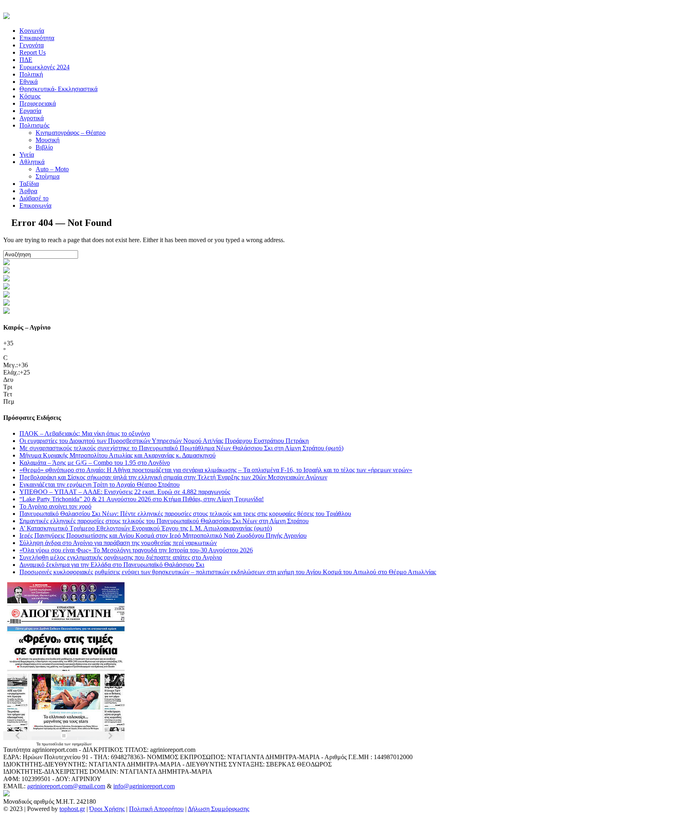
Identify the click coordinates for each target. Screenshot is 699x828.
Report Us (32, 52)
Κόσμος (29, 96)
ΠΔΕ (25, 59)
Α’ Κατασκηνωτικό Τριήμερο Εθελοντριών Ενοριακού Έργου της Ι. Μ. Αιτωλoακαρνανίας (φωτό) (145, 528)
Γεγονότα (31, 45)
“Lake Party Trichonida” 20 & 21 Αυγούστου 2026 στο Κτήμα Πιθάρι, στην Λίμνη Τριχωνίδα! (141, 499)
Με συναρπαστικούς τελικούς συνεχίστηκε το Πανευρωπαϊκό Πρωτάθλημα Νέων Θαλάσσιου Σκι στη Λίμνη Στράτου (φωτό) (181, 448)
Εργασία (30, 110)
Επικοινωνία (35, 205)
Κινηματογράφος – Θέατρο (71, 132)
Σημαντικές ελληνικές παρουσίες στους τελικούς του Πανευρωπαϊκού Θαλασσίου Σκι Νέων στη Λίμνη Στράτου (164, 520)
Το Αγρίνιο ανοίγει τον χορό (55, 506)
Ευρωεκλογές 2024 (44, 67)
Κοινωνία (31, 30)
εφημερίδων (82, 744)
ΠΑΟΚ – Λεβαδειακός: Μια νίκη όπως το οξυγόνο (84, 433)
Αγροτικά (31, 118)
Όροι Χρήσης (107, 808)
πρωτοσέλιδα (53, 744)
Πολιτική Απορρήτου (156, 808)
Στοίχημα (47, 176)
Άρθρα (28, 190)
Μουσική (47, 139)
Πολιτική (31, 74)
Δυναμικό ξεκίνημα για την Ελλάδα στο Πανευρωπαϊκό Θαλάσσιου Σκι (111, 564)
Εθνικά (28, 81)
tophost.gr (72, 808)
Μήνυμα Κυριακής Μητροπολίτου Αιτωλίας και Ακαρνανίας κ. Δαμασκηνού (117, 455)
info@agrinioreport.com (144, 786)
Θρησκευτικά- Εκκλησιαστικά (58, 88)
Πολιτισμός (34, 125)
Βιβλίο (44, 147)
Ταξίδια (29, 183)
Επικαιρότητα (36, 37)
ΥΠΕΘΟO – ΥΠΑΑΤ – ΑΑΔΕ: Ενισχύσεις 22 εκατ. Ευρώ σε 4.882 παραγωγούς (124, 491)
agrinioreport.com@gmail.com (66, 786)
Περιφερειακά (37, 103)
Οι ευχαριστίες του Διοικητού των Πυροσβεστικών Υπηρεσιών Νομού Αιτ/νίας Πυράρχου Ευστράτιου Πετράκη (164, 440)
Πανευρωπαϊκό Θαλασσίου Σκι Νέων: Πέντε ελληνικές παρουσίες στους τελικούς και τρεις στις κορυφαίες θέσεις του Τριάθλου (185, 513)
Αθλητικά (31, 161)
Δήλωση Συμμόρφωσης (218, 808)
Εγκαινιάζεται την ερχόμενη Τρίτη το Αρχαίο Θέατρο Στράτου (99, 484)
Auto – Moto (52, 169)
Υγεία (26, 154)
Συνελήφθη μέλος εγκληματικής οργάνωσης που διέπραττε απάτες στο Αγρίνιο (120, 557)
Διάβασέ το (34, 198)
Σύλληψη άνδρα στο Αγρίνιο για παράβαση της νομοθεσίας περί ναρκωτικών (118, 542)
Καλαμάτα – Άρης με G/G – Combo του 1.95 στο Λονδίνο (94, 462)
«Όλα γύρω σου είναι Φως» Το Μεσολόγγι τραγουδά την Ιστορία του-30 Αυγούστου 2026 (136, 550)
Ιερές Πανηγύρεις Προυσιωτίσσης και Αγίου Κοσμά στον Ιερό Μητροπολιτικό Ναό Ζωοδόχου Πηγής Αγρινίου (163, 535)
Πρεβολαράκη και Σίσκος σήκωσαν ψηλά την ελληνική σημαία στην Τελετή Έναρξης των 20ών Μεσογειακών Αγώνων (173, 477)
